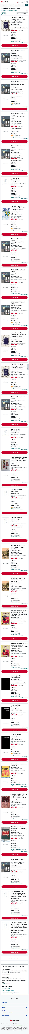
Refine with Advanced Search (9, 10)
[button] (24, 42)
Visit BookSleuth (6, 984)
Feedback (27, 367)
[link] (27, 10)
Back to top (14, 998)
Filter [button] (4, 13)
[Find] (26, 5)
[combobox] (16, 5)
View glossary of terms (8, 990)
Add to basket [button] (14, 45)
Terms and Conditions (20, 1024)
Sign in (22, 2)
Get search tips (6, 988)
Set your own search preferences (10, 992)
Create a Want (5, 974)
